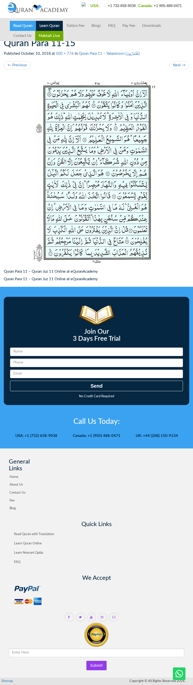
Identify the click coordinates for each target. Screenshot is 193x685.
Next (179, 65)
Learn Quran (49, 26)
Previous (17, 65)
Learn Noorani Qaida (28, 552)
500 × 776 (65, 53)
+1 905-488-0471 (167, 6)
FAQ (111, 26)
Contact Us (22, 36)
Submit (96, 665)
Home (14, 477)
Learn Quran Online (28, 543)
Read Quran (22, 26)
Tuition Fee (75, 26)
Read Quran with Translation (34, 534)
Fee (12, 500)
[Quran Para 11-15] (96, 171)
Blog (13, 508)
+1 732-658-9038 (121, 6)
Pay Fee (128, 26)
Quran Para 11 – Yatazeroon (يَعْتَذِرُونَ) (109, 53)
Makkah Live (49, 36)
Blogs (96, 26)
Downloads (151, 26)
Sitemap (7, 681)
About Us (16, 484)
